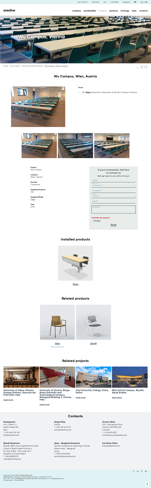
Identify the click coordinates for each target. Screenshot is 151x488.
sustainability (90, 11)
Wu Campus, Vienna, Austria (56, 66)
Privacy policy (8, 480)
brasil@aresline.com (111, 446)
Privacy (97, 221)
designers (126, 2)
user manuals (82, 2)
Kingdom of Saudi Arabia (14, 454)
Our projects (15, 66)
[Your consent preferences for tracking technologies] (147, 484)
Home (5, 66)
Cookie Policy (19, 480)
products (113, 11)
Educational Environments (32, 66)
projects (103, 11)
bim (105, 2)
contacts (143, 11)
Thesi (88, 92)
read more (44, 405)
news (134, 11)
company (76, 11)
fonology (125, 11)
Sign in (142, 2)
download (95, 2)
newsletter (115, 2)
